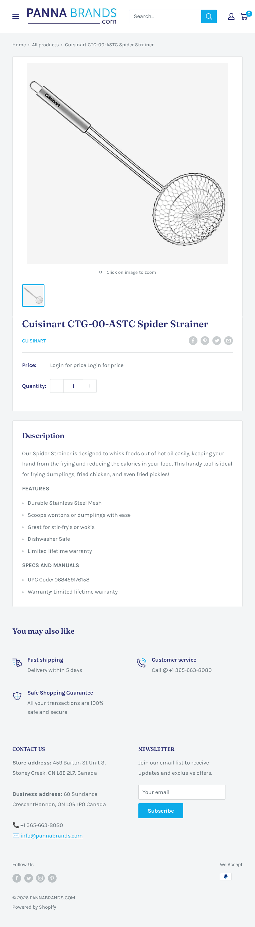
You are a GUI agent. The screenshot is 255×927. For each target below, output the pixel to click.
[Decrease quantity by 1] (56, 385)
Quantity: (34, 386)
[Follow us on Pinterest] (52, 877)
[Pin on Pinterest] (205, 340)
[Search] (209, 16)
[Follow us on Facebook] (16, 877)
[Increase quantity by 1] (89, 385)
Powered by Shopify (34, 907)
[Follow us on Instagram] (40, 877)
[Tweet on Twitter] (216, 340)
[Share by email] (228, 340)
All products (45, 45)
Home (19, 45)
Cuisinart (34, 341)
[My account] (231, 16)
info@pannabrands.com (52, 835)
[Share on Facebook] (193, 340)
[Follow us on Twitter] (28, 877)
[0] (244, 16)
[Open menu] (15, 16)
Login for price (68, 365)
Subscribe (161, 810)
